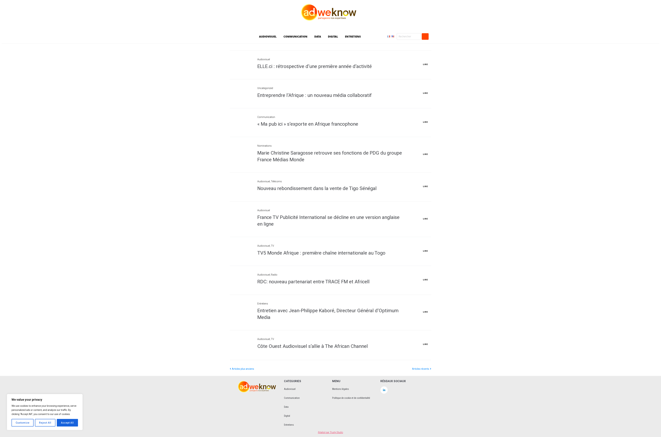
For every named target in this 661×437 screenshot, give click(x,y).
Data (286, 407)
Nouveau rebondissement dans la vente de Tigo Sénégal (317, 188)
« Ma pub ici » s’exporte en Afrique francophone (307, 124)
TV (272, 245)
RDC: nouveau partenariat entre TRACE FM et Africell (313, 282)
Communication (266, 117)
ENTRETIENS (353, 36)
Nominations (264, 145)
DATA (317, 36)
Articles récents (421, 368)
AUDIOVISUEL (268, 36)
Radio (274, 274)
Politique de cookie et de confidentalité (351, 398)
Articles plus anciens (242, 368)
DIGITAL (333, 36)
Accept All (67, 422)
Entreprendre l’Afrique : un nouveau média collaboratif (314, 95)
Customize (22, 422)
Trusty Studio (336, 432)
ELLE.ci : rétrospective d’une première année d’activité (314, 66)
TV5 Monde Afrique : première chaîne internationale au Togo (321, 253)
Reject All (45, 422)
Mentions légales (340, 389)
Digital (287, 415)
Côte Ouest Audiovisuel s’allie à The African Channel (312, 346)
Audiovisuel (263, 59)
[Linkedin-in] (384, 390)
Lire (425, 64)
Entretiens (262, 303)
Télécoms (276, 181)
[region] (45, 412)
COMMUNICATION (295, 36)
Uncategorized (265, 88)
